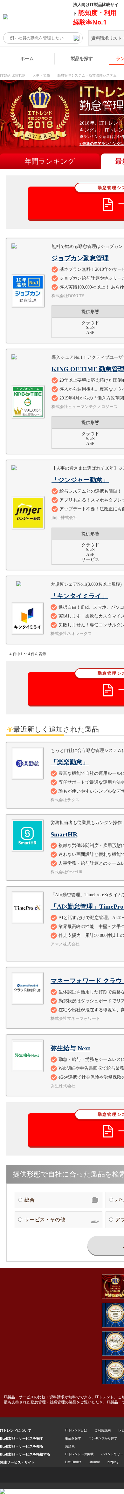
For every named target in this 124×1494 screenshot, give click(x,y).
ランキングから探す (103, 1438)
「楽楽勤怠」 (70, 762)
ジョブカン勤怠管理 (80, 258)
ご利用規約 (103, 1430)
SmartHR (64, 834)
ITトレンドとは (76, 1430)
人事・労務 (41, 75)
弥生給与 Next (70, 1048)
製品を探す (82, 58)
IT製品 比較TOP (12, 75)
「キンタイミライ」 (79, 595)
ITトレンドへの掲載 (79, 1454)
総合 (29, 1200)
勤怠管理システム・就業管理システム (87, 75)
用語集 (70, 1446)
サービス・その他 (44, 1219)
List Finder (73, 1462)
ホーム (27, 58)
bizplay (112, 1462)
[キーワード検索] (76, 38)
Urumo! (94, 1462)
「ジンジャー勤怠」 (80, 479)
